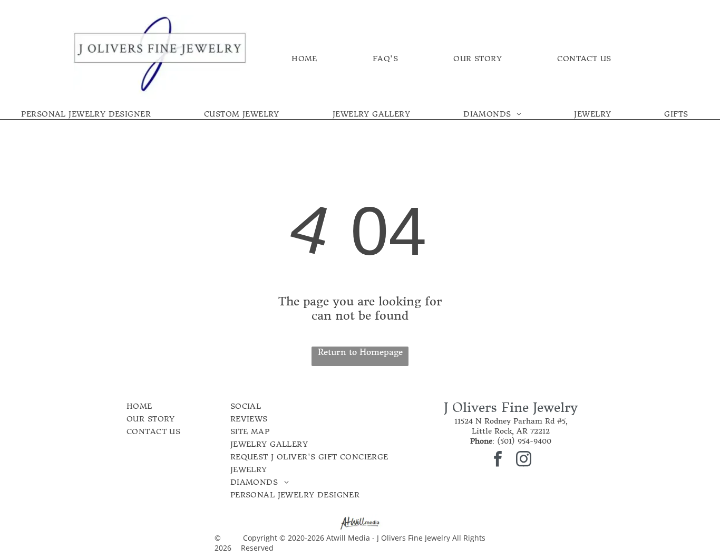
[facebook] (498, 460)
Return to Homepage (360, 352)
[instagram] (524, 460)
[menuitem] (304, 58)
